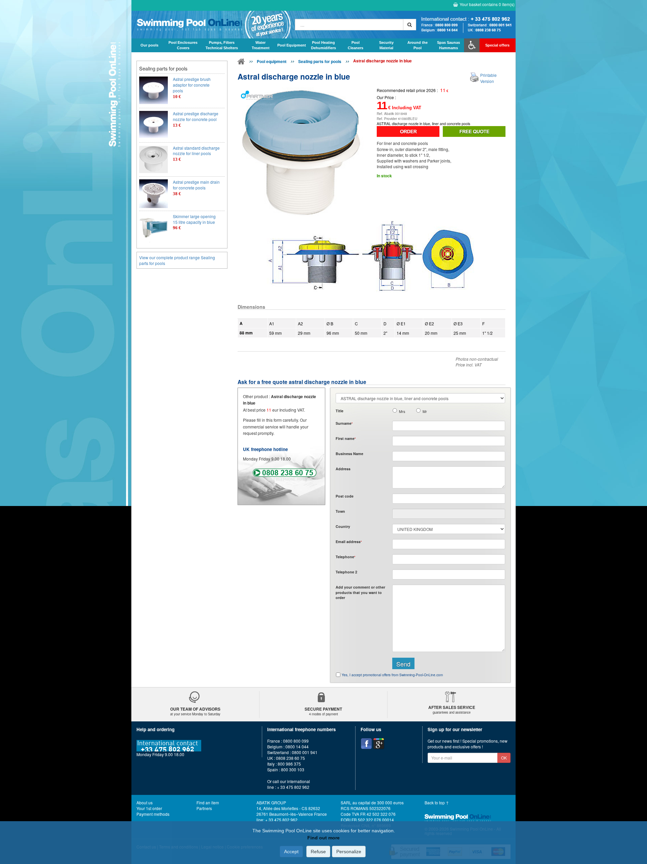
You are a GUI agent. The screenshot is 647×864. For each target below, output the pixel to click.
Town (340, 511)
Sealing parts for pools (319, 61)
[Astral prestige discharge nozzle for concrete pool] (153, 125)
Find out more (323, 837)
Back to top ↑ (437, 802)
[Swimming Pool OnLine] (241, 63)
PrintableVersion (488, 78)
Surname (344, 423)
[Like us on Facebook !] (366, 743)
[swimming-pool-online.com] (211, 24)
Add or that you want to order (360, 592)
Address (343, 468)
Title (339, 410)
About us (144, 802)
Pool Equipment (291, 45)
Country (343, 526)
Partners (204, 808)
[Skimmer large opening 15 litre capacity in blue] (153, 228)
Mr (425, 411)
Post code (344, 496)
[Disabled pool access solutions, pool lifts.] (471, 45)
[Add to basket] (408, 131)
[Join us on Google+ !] (378, 743)
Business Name (349, 453)
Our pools (149, 45)
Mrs (402, 411)
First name (346, 438)
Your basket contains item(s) (487, 4)
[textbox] (448, 499)
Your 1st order (149, 808)
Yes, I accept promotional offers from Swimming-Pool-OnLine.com (392, 675)
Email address (349, 541)
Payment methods (153, 814)
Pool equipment (271, 61)
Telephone (345, 556)
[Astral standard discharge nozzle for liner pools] (153, 159)
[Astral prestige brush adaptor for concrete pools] (153, 91)
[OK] (409, 24)
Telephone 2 (346, 571)
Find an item (207, 802)
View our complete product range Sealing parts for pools (177, 260)
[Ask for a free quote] (474, 131)
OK (504, 758)
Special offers (497, 45)
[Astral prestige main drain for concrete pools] (153, 193)
